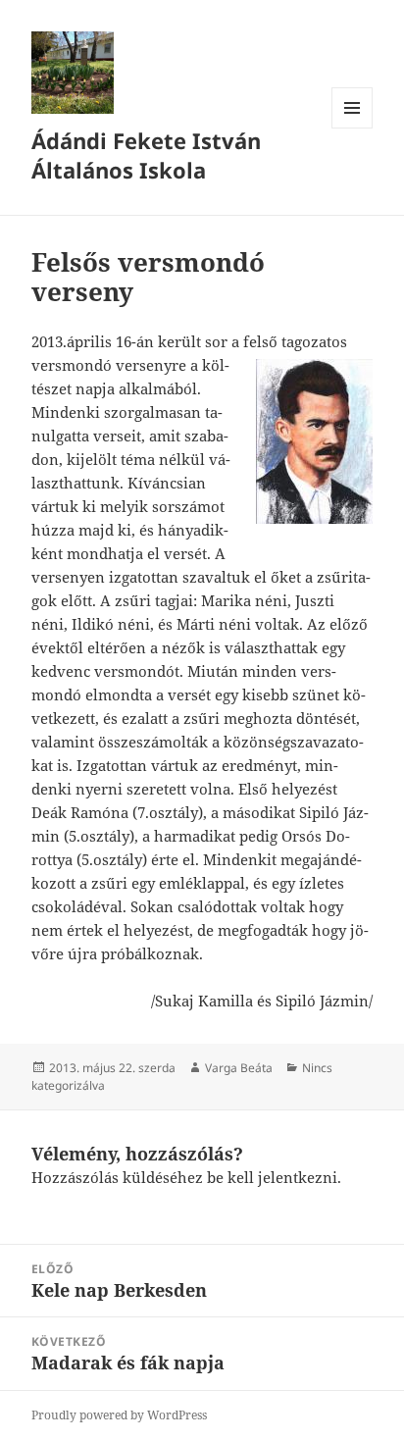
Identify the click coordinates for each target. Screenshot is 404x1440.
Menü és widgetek (352, 128)
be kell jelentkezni (272, 1177)
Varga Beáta (239, 1067)
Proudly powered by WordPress (119, 1415)
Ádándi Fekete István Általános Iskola (146, 155)
